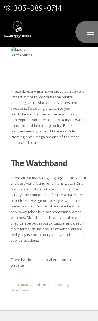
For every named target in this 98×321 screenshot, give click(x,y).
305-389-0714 (38, 7)
